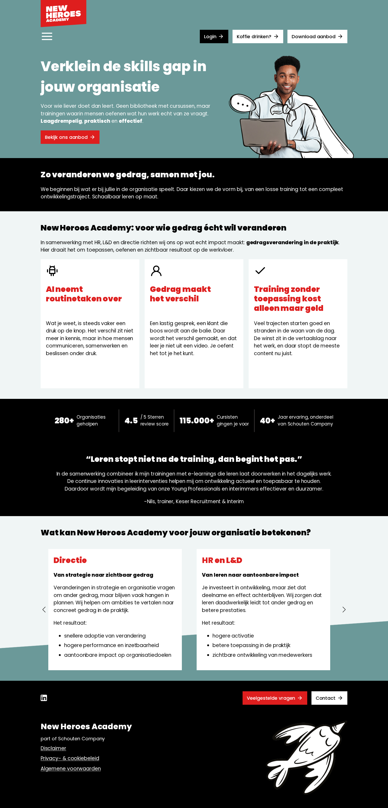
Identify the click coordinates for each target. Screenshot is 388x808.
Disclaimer (53, 748)
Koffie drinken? (254, 36)
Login (210, 36)
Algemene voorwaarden (71, 768)
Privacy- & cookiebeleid (70, 758)
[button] (44, 610)
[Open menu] (47, 36)
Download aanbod (313, 36)
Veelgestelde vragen (271, 698)
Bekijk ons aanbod (66, 137)
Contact (325, 698)
